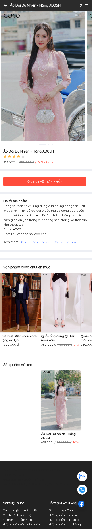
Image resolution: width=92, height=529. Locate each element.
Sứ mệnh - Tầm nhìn (17, 520)
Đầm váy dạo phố (65, 242)
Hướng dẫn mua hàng (65, 524)
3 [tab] (52, 144)
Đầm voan (46, 242)
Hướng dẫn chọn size (64, 515)
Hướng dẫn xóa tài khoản (21, 524)
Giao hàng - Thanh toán (66, 510)
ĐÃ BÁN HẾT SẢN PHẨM (44, 181)
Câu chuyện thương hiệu (20, 510)
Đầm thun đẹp (29, 242)
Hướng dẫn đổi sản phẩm (67, 520)
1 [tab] (42, 144)
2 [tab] (48, 144)
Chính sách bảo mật (17, 515)
